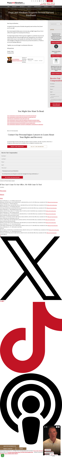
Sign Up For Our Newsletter (9, 446)
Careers (21, 448)
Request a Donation (7, 448)
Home (8, 6)
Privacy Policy (36, 450)
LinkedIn (36, 60)
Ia (1, 198)
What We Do (22, 6)
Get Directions (55, 202)
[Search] (54, 1)
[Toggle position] (57, 427)
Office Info (50, 202)
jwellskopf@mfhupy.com (17, 60)
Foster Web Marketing (26, 452)
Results (29, 6)
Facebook (30, 60)
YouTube (40, 60)
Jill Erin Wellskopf (15, 59)
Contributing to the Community (20, 9)
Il (2, 194)
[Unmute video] (45, 427)
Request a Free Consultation (17, 146)
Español (49, 1)
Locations (46, 6)
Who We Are (14, 6)
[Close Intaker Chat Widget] (59, 427)
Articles (12, 9)
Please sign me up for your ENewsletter (10, 171)
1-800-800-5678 (48, 3)
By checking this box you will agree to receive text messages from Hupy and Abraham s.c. (20, 173)
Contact (53, 6)
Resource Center (37, 6)
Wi (3, 191)
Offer (52, 29)
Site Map (40, 450)
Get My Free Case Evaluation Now (12, 177)
